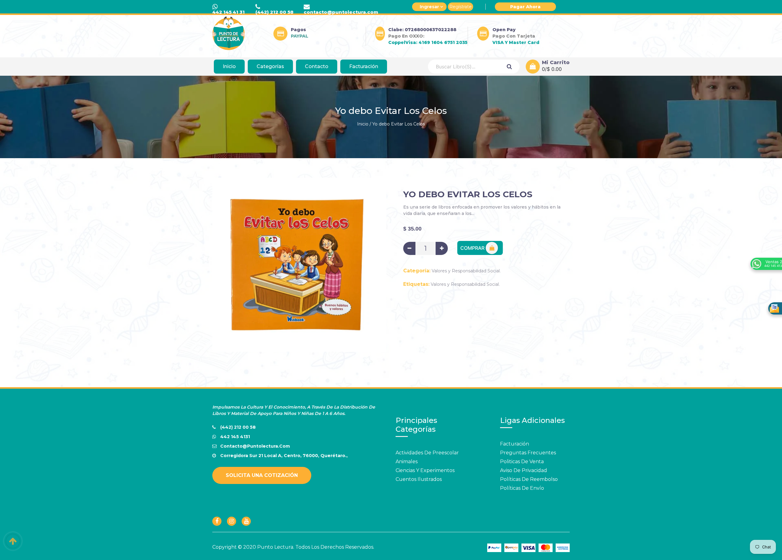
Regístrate (460, 6)
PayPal (299, 36)
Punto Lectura (275, 547)
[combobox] (463, 67)
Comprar (473, 248)
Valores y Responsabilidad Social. (466, 271)
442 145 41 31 (228, 12)
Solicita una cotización (262, 475)
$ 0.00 (554, 69)
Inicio (229, 66)
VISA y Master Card (515, 42)
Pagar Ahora (525, 6)
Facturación (363, 66)
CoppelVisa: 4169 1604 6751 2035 (427, 42)
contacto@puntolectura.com (341, 12)
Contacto (316, 66)
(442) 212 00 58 (274, 12)
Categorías (270, 66)
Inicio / (364, 124)
